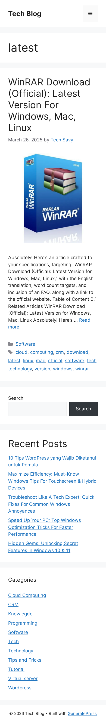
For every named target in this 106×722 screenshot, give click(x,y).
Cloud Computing (27, 595)
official (55, 360)
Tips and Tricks (24, 660)
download (77, 352)
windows (63, 368)
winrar (82, 368)
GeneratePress (82, 713)
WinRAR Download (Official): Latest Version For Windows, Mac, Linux (49, 104)
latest (14, 360)
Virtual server (23, 678)
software (74, 360)
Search (15, 398)
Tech (13, 641)
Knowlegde (20, 613)
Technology (20, 650)
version (42, 368)
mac (40, 360)
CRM (13, 604)
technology (20, 368)
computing (41, 352)
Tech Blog (24, 14)
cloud (21, 352)
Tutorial (16, 669)
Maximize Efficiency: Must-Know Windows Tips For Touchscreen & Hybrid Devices (52, 481)
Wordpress (20, 687)
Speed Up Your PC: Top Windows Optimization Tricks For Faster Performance (44, 527)
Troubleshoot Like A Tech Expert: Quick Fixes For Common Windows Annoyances (51, 504)
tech (91, 360)
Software (25, 344)
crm (60, 352)
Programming (22, 623)
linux (28, 360)
